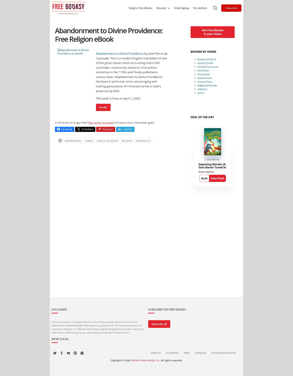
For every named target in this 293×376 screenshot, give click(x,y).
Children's (202, 89)
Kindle (103, 107)
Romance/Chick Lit (206, 59)
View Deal (217, 178)
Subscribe (231, 8)
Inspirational (73, 141)
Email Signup (181, 8)
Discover (161, 8)
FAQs (186, 352)
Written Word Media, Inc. (146, 360)
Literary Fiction (204, 81)
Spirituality (143, 141)
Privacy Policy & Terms (223, 352)
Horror (200, 92)
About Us (156, 352)
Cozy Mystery (212, 159)
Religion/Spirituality (207, 85)
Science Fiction (204, 78)
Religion (127, 141)
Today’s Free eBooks (140, 8)
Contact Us (200, 352)
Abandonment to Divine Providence (120, 53)
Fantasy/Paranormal (207, 66)
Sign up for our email (100, 122)
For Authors (200, 8)
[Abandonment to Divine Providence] (74, 51)
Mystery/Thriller (205, 63)
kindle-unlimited (107, 141)
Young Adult (203, 74)
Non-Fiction (203, 70)
